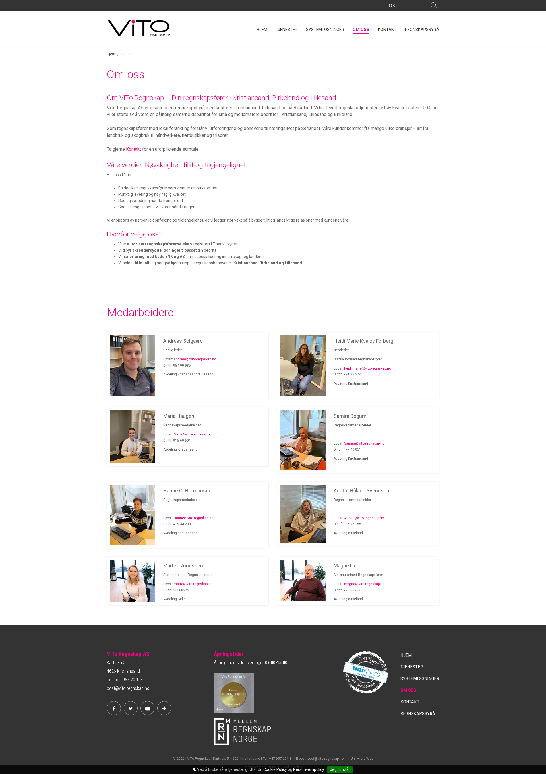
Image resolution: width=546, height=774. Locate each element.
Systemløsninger (325, 29)
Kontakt (387, 29)
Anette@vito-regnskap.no (364, 518)
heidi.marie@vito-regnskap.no (367, 368)
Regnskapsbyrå (422, 29)
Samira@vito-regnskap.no (364, 443)
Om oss (361, 29)
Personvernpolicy (308, 769)
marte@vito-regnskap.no (193, 584)
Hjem (262, 29)
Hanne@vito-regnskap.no (193, 518)
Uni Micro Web (362, 759)
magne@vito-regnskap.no (364, 584)
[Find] (434, 5)
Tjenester (286, 29)
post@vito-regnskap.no (128, 688)
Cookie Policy (275, 769)
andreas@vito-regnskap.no (195, 359)
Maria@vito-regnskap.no (193, 434)
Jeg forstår (340, 769)
